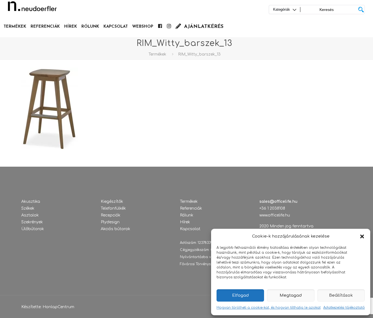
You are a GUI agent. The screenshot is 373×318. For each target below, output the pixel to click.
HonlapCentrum (58, 307)
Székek (27, 208)
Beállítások (341, 295)
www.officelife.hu (274, 215)
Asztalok (30, 215)
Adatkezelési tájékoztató (344, 308)
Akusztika (30, 202)
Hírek (185, 222)
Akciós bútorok (115, 229)
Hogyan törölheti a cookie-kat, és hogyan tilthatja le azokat (269, 308)
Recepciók (110, 215)
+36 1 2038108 (272, 208)
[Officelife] (32, 8)
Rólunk (186, 215)
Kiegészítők (112, 202)
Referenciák (191, 208)
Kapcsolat (190, 229)
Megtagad (291, 295)
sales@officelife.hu (278, 202)
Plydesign (110, 222)
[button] (362, 236)
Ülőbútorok (32, 229)
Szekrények (32, 222)
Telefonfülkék (113, 208)
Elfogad (240, 295)
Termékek (157, 54)
